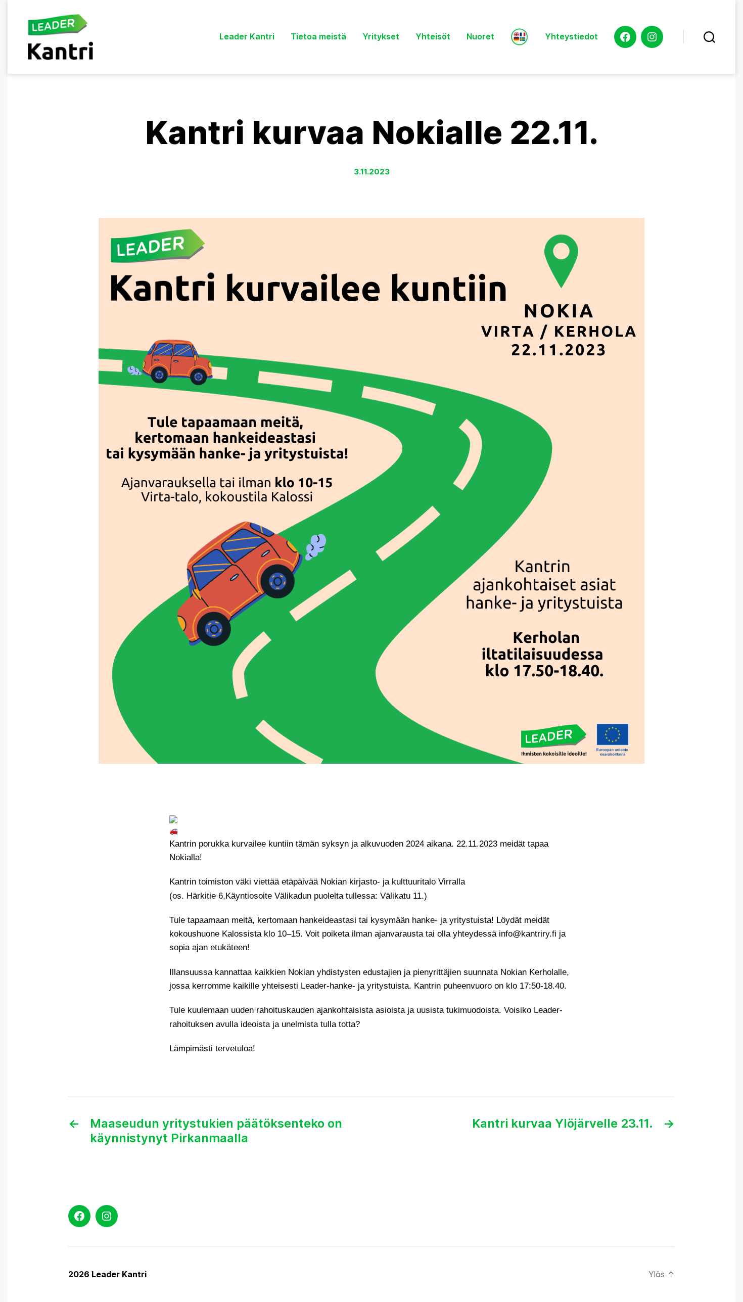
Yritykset (380, 36)
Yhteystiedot (571, 36)
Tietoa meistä (318, 36)
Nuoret (480, 36)
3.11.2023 (372, 171)
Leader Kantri (246, 36)
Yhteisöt (432, 36)
